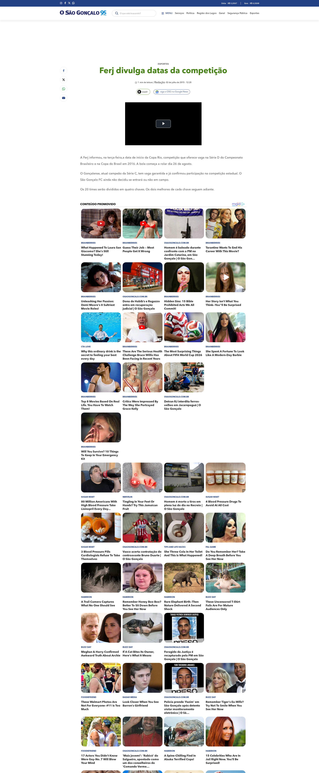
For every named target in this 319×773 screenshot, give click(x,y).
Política (190, 13)
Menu (168, 13)
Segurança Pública (237, 13)
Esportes (254, 13)
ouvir (145, 92)
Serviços (179, 13)
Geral (222, 13)
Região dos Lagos (206, 13)
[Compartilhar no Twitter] (63, 79)
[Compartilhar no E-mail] (63, 98)
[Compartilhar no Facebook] (63, 70)
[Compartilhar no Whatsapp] (63, 89)
